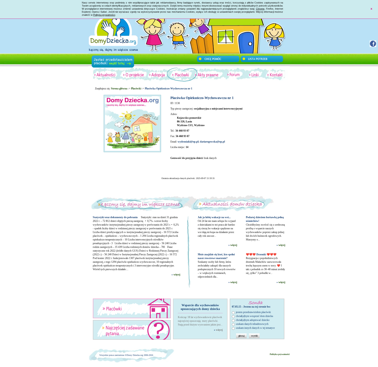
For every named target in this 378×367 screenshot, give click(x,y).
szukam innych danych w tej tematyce (255, 327)
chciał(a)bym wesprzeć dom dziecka (254, 316)
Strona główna (119, 88)
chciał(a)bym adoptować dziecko (253, 320)
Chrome (260, 8)
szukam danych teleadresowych (252, 323)
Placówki (136, 88)
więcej (176, 274)
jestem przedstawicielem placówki (253, 312)
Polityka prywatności (104, 15)
